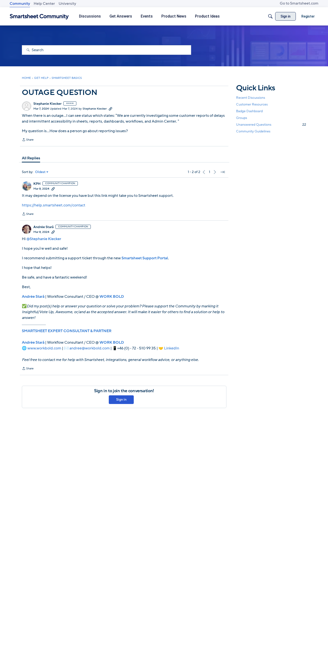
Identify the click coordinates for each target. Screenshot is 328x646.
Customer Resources (252, 104)
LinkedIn (171, 348)
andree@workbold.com (89, 348)
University (67, 3)
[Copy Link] (110, 108)
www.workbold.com (44, 348)
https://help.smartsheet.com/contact (53, 205)
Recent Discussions (250, 97)
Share (28, 140)
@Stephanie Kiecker (43, 239)
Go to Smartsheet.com (299, 3)
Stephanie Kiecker (47, 104)
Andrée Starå (43, 227)
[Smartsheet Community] (39, 16)
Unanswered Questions (271, 124)
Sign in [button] (121, 399)
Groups (241, 118)
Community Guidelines (253, 131)
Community (20, 3)
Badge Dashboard (249, 111)
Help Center (44, 3)
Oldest (40, 172)
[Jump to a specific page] (222, 172)
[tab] (31, 158)
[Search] (270, 16)
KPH (37, 184)
